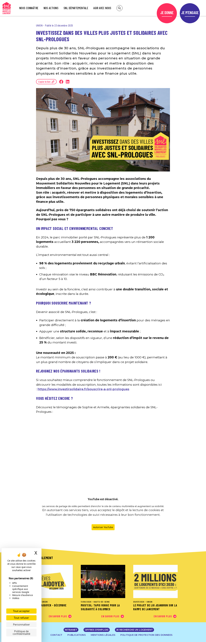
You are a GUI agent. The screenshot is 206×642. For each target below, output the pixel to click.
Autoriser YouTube (103, 527)
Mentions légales (103, 634)
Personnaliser (21, 624)
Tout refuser (21, 618)
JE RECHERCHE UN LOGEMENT (134, 629)
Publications (76, 634)
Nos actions (51, 8)
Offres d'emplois (96, 629)
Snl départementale (76, 8)
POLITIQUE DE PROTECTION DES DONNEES (146, 634)
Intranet (71, 629)
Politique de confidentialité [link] (21, 632)
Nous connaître (28, 8)
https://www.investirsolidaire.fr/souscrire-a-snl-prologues (83, 389)
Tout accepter (21, 611)
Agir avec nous (102, 8)
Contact (56, 634)
